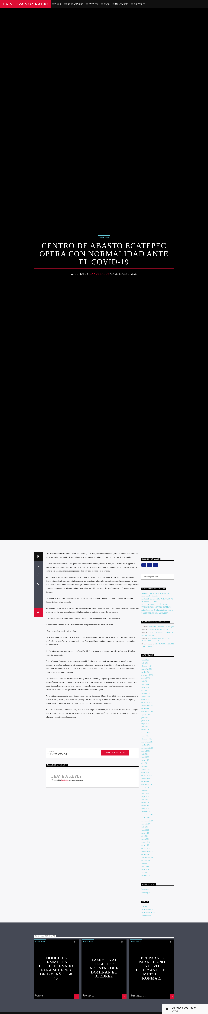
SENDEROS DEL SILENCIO (158, 665)
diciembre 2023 (146, 738)
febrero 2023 (145, 768)
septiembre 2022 (147, 783)
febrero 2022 (145, 804)
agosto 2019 (145, 896)
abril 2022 (144, 798)
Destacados (104, 254)
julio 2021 (144, 826)
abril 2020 (144, 871)
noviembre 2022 (147, 777)
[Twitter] (155, 600)
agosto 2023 (145, 750)
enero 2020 (145, 880)
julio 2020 (144, 862)
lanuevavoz (99, 290)
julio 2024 (144, 716)
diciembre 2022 (146, 774)
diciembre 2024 (146, 701)
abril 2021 (144, 835)
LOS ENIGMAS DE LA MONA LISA (154, 648)
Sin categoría (145, 928)
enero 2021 (145, 844)
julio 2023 (144, 753)
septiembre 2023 (147, 747)
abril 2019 (144, 908)
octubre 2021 (145, 817)
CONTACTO (139, 4)
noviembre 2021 (147, 814)
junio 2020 (145, 865)
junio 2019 (145, 902)
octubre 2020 (145, 853)
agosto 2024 (145, 713)
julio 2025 (144, 698)
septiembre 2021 (147, 820)
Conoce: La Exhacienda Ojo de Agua (161, 662)
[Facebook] (143, 600)
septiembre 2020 (147, 856)
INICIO (57, 4)
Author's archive (115, 788)
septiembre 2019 (147, 893)
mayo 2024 (145, 722)
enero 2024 (145, 735)
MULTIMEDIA (122, 4)
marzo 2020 (145, 874)
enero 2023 (145, 771)
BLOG (107, 4)
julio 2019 (144, 899)
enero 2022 (145, 807)
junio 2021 (145, 829)
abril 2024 (144, 725)
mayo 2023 (145, 759)
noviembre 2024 (147, 704)
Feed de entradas (147, 945)
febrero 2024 (145, 732)
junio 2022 (145, 792)
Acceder (144, 942)
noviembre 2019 (147, 886)
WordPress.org (146, 951)
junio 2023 (145, 756)
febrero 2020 (145, 877)
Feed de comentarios (148, 948)
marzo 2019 (145, 911)
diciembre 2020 (146, 847)
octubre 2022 (145, 780)
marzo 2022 (145, 801)
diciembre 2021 (146, 810)
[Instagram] (149, 600)
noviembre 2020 (147, 850)
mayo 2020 (145, 868)
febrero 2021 (145, 841)
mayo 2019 (145, 905)
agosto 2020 (145, 859)
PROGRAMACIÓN (75, 4)
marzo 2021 (145, 838)
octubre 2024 (145, 707)
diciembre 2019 (146, 883)
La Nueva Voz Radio (25, 4)
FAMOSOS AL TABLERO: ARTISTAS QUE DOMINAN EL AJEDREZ (104, 1003)
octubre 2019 (145, 889)
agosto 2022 (145, 786)
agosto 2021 (145, 823)
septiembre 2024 (147, 710)
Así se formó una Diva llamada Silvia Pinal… (157, 645)
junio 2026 (145, 695)
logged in (64, 815)
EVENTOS (94, 4)
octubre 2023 (145, 744)
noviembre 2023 (147, 741)
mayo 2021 (145, 832)
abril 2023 (144, 762)
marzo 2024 (145, 728)
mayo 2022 (145, 795)
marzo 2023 (145, 765)
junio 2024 (145, 719)
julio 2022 (144, 789)
